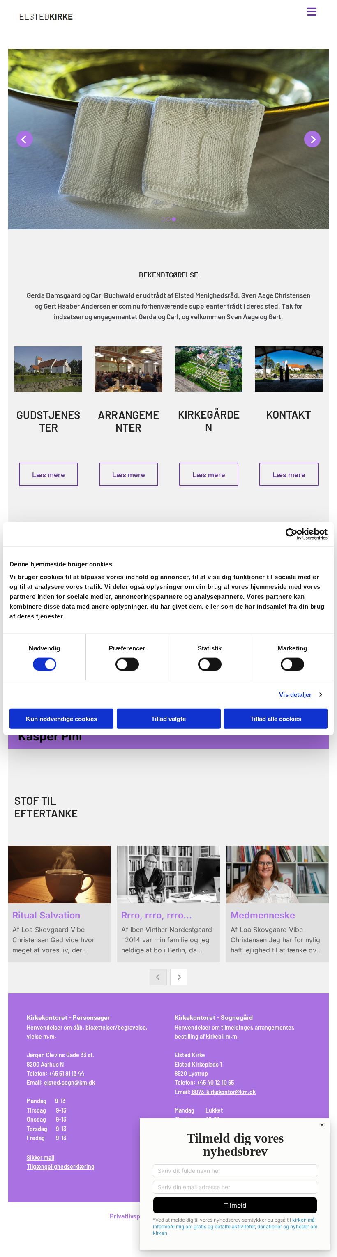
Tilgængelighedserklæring (61, 1166)
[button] (219, 12)
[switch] (127, 664)
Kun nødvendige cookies (61, 718)
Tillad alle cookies (275, 718)
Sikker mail (40, 1157)
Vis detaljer (295, 694)
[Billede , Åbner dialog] (168, 139)
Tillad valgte (168, 718)
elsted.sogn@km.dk (69, 1082)
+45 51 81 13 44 (66, 1073)
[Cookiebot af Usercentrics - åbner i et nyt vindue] (292, 534)
